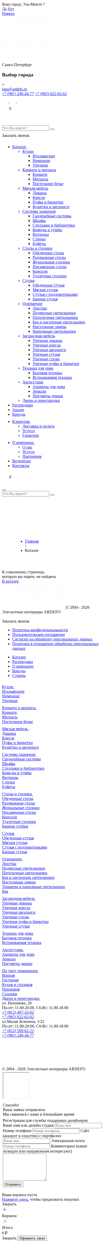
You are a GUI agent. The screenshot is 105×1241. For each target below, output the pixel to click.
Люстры (40, 308)
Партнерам (32, 456)
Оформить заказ (32, 1238)
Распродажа (22, 405)
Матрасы (40, 179)
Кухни (28, 151)
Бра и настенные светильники (59, 322)
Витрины (41, 234)
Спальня (9, 994)
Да (4, 9)
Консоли (40, 271)
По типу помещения (20, 971)
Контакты (20, 465)
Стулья (28, 280)
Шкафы (39, 220)
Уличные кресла (47, 345)
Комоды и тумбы (47, 230)
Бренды (18, 414)
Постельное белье (48, 183)
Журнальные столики (51, 262)
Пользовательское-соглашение (38, 634)
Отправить (13, 1184)
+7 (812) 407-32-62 (18, 1012)
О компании (23, 442)
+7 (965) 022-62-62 (51, 93)
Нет (11, 9)
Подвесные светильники (54, 313)
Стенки (39, 239)
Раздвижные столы (49, 257)
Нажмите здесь (15, 1199)
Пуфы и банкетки (48, 202)
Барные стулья (45, 299)
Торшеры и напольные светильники (33, 886)
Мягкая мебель (35, 188)
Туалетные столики (50, 276)
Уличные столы (46, 359)
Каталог (19, 147)
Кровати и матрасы (39, 170)
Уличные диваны (47, 340)
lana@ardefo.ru (14, 89)
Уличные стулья (46, 354)
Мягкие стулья (45, 290)
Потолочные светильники (55, 317)
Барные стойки (15, 826)
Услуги (28, 431)
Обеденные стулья (48, 285)
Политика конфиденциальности (40, 630)
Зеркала (39, 391)
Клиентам (21, 421)
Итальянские (44, 156)
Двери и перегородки (41, 400)
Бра (5, 891)
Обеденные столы (48, 253)
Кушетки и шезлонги (51, 207)
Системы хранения (39, 211)
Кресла (39, 197)
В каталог (10, 581)
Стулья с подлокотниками (55, 294)
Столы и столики (37, 248)
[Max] (5, 101)
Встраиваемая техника (52, 377)
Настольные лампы (49, 326)
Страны (19, 675)
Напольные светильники (54, 331)
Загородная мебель (38, 336)
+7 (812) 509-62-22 (18, 1031)
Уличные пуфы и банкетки (56, 363)
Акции (18, 410)
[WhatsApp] (13, 101)
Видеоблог (21, 461)
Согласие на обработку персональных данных (52, 639)
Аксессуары (32, 382)
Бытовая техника (47, 373)
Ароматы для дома (49, 386)
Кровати (40, 174)
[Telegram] (20, 101)
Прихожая (11, 989)
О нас (27, 447)
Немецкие (41, 160)
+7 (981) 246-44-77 (18, 93)
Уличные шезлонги (49, 350)
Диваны (40, 193)
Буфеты (39, 243)
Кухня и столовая (17, 984)
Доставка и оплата (38, 426)
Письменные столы (50, 267)
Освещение (32, 303)
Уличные (40, 165)
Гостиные (10, 980)
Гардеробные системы (52, 216)
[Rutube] (5, 1064)
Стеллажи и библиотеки (54, 225)
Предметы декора (48, 396)
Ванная (8, 975)
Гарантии (30, 435)
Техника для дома (37, 368)
